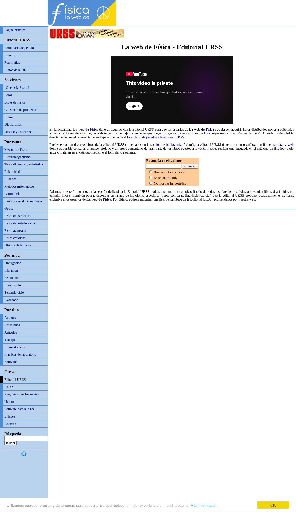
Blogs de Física (14, 102)
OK (273, 505)
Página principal (15, 30)
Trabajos (10, 340)
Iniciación (11, 270)
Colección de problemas (20, 110)
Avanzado (11, 300)
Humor (9, 401)
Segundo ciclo (14, 292)
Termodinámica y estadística (23, 164)
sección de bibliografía (166, 144)
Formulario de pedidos (19, 48)
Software (10, 362)
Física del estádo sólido (20, 223)
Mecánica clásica (16, 149)
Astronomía (12, 194)
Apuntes (10, 317)
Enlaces (9, 416)
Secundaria (12, 278)
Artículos (10, 332)
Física (94, 129)
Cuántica (10, 179)
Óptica (8, 208)
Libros (8, 117)
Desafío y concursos (18, 132)
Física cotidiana (15, 238)
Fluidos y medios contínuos (23, 201)
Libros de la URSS (17, 70)
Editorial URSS (17, 40)
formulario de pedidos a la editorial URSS (155, 137)
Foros (8, 95)
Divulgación (12, 263)
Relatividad (12, 171)
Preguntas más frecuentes (21, 394)
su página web (283, 144)
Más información (203, 505)
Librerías (10, 55)
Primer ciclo (12, 285)
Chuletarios (12, 325)
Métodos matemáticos (19, 186)
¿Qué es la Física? (16, 87)
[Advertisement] (245, 6)
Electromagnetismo (17, 157)
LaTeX (9, 387)
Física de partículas (17, 216)
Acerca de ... (13, 424)
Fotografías (12, 62)
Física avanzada (15, 230)
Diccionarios (13, 124)
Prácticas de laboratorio (20, 354)
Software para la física (19, 409)
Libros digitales (14, 347)
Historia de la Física (17, 245)
